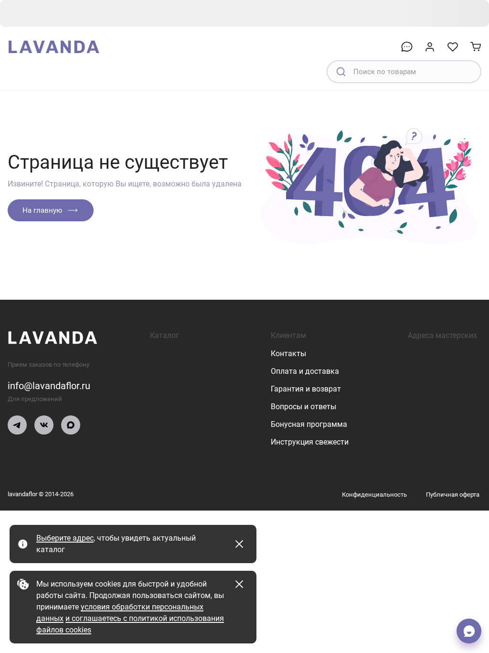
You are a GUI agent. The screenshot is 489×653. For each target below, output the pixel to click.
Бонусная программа (309, 424)
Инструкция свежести (310, 441)
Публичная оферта (452, 494)
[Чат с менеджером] (469, 631)
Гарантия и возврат (306, 388)
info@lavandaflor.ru (49, 386)
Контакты (288, 353)
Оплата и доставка (305, 371)
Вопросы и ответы (303, 406)
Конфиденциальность (374, 494)
